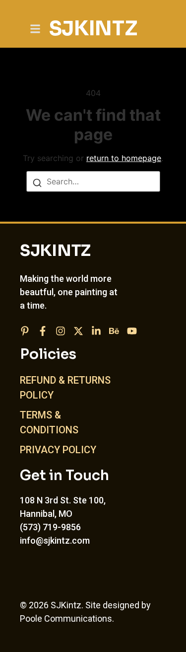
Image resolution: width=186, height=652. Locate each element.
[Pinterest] (25, 331)
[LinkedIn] (96, 331)
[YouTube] (132, 331)
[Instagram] (60, 331)
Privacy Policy (58, 450)
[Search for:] (93, 181)
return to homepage (123, 158)
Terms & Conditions (49, 422)
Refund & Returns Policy (65, 387)
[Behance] (114, 331)
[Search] (37, 182)
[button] (35, 29)
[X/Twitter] (78, 331)
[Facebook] (43, 331)
